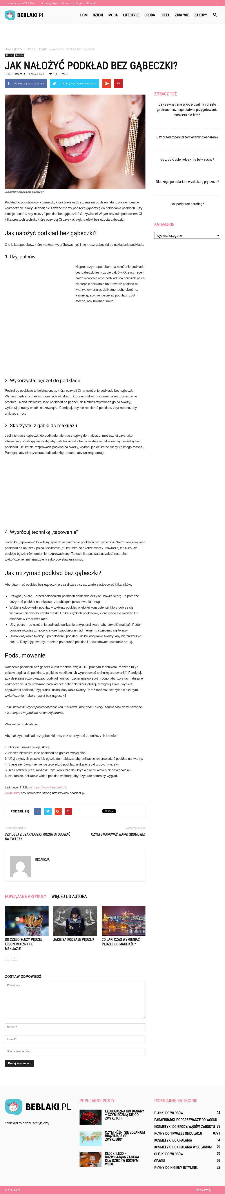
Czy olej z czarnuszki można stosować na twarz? (37, 836)
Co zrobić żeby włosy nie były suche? (187, 159)
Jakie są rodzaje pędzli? (73, 939)
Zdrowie (182, 15)
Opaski (159, 1161)
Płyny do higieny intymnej (176, 1168)
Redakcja (19, 73)
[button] (215, 15)
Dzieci (98, 15)
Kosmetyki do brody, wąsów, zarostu (184, 1127)
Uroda (150, 15)
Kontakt (91, 3)
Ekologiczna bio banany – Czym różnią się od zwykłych (124, 1114)
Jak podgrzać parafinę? (187, 204)
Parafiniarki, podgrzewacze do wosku (185, 1120)
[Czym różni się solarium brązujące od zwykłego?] (91, 1138)
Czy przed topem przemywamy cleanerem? (187, 137)
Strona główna (49, 3)
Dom (83, 15)
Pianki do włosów (168, 1113)
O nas (65, 3)
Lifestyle (131, 15)
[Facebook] (217, 3)
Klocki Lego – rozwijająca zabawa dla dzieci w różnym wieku (122, 1158)
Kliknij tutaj (12, 793)
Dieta (165, 15)
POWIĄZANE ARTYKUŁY (25, 896)
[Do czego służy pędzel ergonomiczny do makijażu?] (27, 921)
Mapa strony (203, 1190)
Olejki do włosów (168, 1154)
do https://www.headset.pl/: (47, 787)
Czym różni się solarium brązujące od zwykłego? (125, 1136)
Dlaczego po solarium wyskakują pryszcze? (187, 181)
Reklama (78, 3)
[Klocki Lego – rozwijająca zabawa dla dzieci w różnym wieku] (91, 1159)
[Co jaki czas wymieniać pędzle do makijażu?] (123, 921)
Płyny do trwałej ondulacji (178, 1133)
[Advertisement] (112, 35)
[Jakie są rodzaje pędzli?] (75, 921)
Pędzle (19, 55)
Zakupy (200, 15)
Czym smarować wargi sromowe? (118, 834)
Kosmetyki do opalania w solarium (183, 1147)
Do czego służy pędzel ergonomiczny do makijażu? (23, 944)
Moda (113, 15)
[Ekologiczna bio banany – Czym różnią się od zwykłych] (91, 1117)
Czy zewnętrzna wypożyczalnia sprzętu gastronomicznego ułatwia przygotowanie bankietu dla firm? (187, 109)
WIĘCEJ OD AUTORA (69, 896)
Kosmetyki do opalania (173, 1140)
